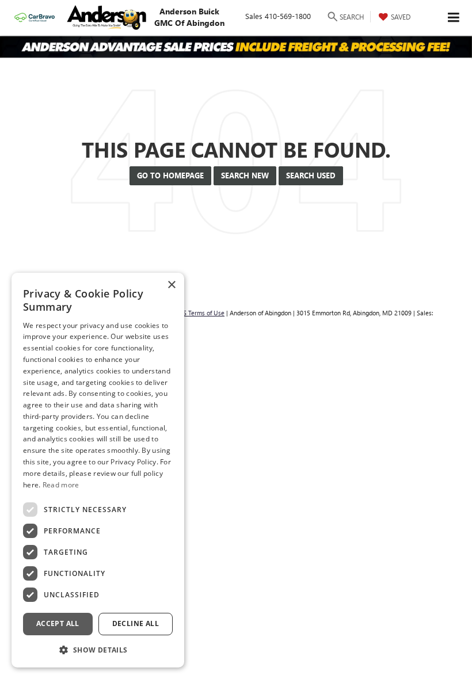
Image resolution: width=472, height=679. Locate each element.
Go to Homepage (170, 175)
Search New (245, 175)
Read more (61, 485)
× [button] (171, 285)
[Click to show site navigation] (454, 17)
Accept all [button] (57, 623)
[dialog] (98, 470)
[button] (98, 649)
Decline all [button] (135, 623)
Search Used (311, 175)
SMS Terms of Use (199, 312)
